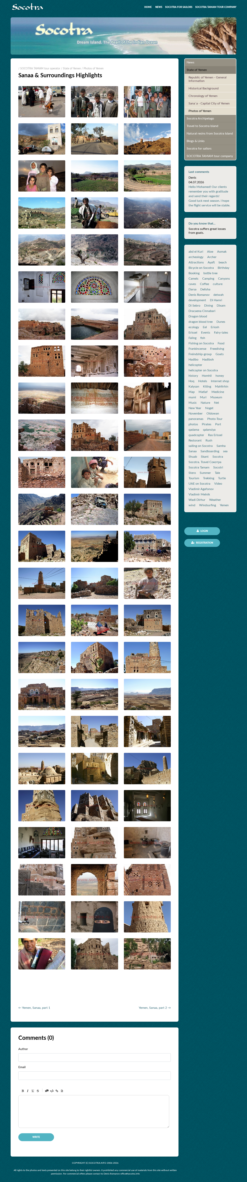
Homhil (207, 375)
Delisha (205, 289)
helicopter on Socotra (203, 370)
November (196, 413)
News (158, 7)
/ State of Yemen (71, 68)
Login (204, 531)
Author (23, 1049)
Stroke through (38, 1091)
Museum (216, 397)
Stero (192, 472)
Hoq (191, 381)
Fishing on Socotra (201, 343)
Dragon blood (198, 316)
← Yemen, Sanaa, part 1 (34, 1007)
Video (218, 483)
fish (202, 338)
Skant (205, 456)
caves (192, 284)
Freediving (217, 348)
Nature (205, 402)
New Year (195, 408)
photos (193, 424)
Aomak (222, 251)
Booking (194, 273)
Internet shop (220, 381)
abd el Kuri (196, 251)
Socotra (217, 456)
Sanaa (193, 451)
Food (221, 343)
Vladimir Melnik (199, 494)
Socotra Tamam (199, 467)
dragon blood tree (201, 321)
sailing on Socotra (201, 445)
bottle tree (210, 273)
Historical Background (204, 88)
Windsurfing (207, 505)
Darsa (192, 289)
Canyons (224, 278)
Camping (208, 278)
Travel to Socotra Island (202, 126)
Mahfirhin (221, 386)
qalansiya (209, 429)
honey (220, 375)
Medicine (217, 391)
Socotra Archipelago (200, 118)
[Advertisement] (63, 992)
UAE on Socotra (199, 483)
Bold (23, 1091)
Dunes (221, 321)
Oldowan (212, 413)
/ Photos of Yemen (93, 68)
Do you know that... (202, 223)
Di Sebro (194, 305)
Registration (204, 543)
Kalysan (194, 386)
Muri (203, 397)
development (197, 300)
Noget (209, 408)
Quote (47, 1091)
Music (193, 402)
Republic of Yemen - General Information (208, 79)
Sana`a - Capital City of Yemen (209, 103)
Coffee (204, 284)
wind (192, 505)
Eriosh (215, 327)
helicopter (195, 365)
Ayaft (211, 262)
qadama (194, 429)
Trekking (208, 478)
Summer (205, 472)
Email (22, 1067)
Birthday (223, 267)
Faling (192, 338)
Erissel (193, 332)
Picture (62, 1091)
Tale (217, 472)
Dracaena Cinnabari (202, 311)
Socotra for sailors (178, 7)
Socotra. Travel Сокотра (205, 462)
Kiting (207, 386)
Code (52, 1091)
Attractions (196, 262)
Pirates (206, 424)
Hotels (202, 381)
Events (205, 332)
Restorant (195, 440)
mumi (192, 397)
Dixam (221, 305)
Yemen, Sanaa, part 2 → (155, 1007)
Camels (193, 278)
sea (225, 451)
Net (216, 402)
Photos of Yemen (200, 111)
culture (217, 284)
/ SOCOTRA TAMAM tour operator (39, 68)
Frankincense (197, 348)
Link (57, 1091)
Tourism (194, 478)
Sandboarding (209, 451)
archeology (196, 257)
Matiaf (203, 391)
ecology (194, 327)
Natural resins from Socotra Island (210, 133)
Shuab (193, 456)
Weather (215, 499)
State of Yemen (197, 69)
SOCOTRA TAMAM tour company (215, 7)
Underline (33, 1091)
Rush (209, 440)
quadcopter (196, 435)
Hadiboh (208, 359)
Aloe (210, 251)
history (193, 375)
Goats (220, 354)
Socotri (218, 467)
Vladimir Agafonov (201, 489)
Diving (208, 305)
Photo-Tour (214, 418)
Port (218, 424)
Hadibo (193, 359)
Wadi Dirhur (197, 499)
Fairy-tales (221, 332)
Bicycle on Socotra (201, 267)
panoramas (196, 418)
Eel (205, 327)
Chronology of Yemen (203, 96)
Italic (28, 1091)
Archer (212, 257)
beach (223, 262)
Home (148, 7)
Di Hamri (216, 300)
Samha (221, 445)
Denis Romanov (199, 294)
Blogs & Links (196, 141)
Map (192, 391)
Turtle (222, 478)
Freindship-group (200, 354)
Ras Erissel (215, 435)
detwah (218, 294)
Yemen (224, 505)
